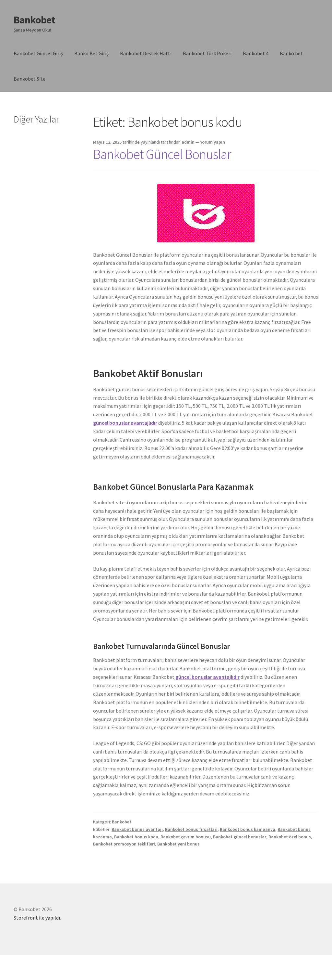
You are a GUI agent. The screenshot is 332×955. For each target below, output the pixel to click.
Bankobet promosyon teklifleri (124, 844)
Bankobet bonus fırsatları (191, 829)
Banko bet (291, 53)
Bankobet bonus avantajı (137, 829)
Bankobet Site (29, 78)
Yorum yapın (212, 142)
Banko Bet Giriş (91, 53)
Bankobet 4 (255, 53)
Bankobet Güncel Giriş (38, 53)
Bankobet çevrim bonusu (185, 837)
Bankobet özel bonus (289, 837)
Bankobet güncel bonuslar (239, 837)
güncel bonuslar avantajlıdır (125, 422)
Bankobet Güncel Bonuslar (162, 154)
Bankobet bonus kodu (136, 837)
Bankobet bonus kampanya (247, 829)
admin (188, 142)
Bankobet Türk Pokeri (207, 53)
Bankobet (34, 19)
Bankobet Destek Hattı (146, 53)
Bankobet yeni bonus (178, 844)
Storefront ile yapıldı (37, 917)
